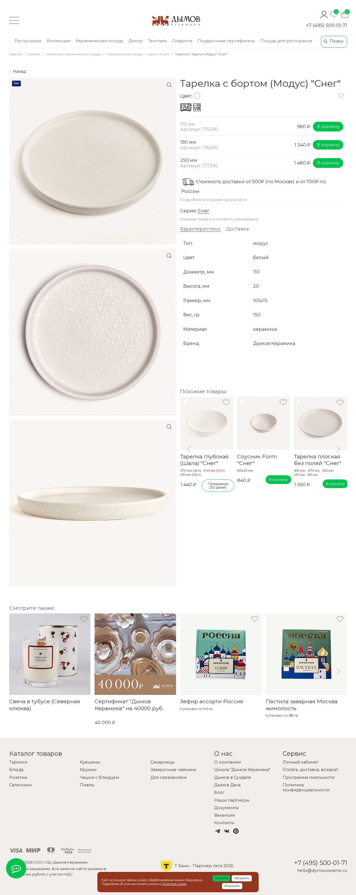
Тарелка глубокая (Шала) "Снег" (204, 459)
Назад (19, 71)
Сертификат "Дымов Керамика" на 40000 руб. (129, 705)
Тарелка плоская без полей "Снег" (318, 459)
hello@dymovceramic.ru (322, 870)
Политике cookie (174, 884)
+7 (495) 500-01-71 (326, 25)
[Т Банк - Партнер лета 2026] (197, 871)
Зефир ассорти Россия (211, 701)
